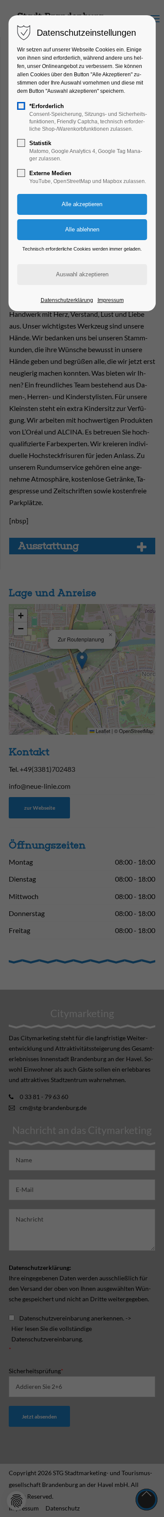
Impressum (111, 300)
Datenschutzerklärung (67, 300)
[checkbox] (21, 106)
